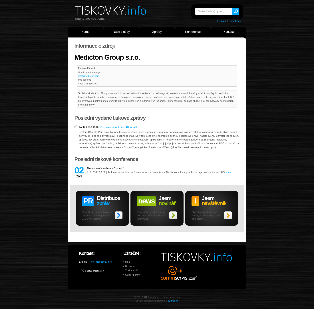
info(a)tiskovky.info (101, 261)
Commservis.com (179, 273)
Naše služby (121, 31)
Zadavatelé (131, 270)
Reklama (130, 266)
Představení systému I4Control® (118, 127)
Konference (193, 31)
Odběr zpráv (132, 274)
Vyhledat (235, 11)
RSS (127, 261)
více (228, 172)
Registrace (235, 20)
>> (118, 215)
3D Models (173, 301)
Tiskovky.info (111, 11)
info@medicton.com (88, 76)
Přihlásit (221, 20)
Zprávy (157, 31)
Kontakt (229, 31)
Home (85, 31)
